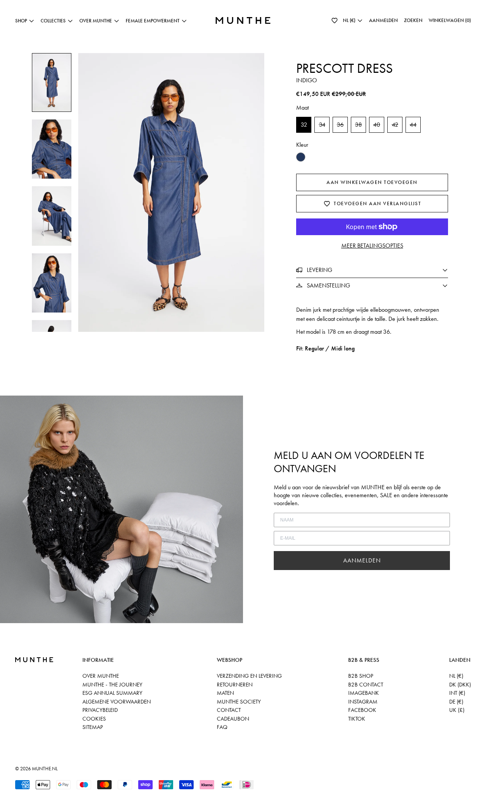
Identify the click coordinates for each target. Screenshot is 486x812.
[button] (334, 20)
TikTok (356, 718)
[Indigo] (300, 157)
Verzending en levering (249, 676)
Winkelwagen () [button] (450, 20)
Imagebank (363, 693)
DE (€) (456, 701)
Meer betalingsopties (372, 246)
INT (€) (457, 693)
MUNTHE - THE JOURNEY (112, 684)
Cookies (94, 718)
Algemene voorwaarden (116, 701)
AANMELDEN (362, 560)
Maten (225, 693)
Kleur (302, 145)
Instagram (362, 701)
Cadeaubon (233, 718)
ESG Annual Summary (112, 693)
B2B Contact (365, 684)
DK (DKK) (460, 684)
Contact (229, 710)
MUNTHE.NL (45, 768)
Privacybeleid (100, 710)
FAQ (222, 727)
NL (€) (456, 676)
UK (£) (456, 710)
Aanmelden (383, 20)
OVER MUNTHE (100, 676)
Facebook (362, 710)
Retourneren (234, 684)
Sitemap (92, 727)
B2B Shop (360, 676)
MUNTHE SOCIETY (239, 701)
